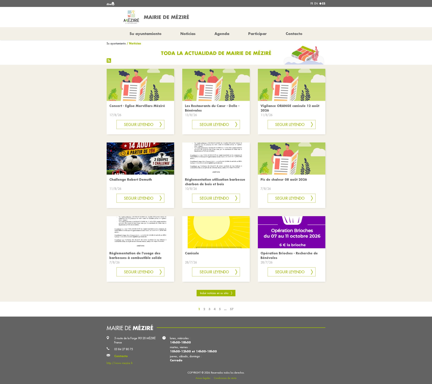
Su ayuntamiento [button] (145, 33)
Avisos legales (203, 378)
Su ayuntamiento (116, 43)
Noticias (188, 33)
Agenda (221, 33)
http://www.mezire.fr (120, 363)
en (316, 3)
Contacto (294, 33)
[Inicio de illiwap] (151, 3)
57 (232, 309)
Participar (257, 33)
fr (311, 3)
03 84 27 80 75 (123, 349)
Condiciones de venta (225, 378)
